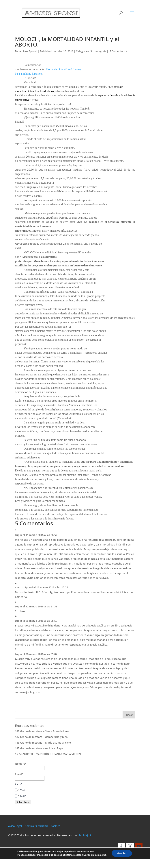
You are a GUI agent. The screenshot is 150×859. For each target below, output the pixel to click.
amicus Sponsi (28, 51)
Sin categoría (98, 51)
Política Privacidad (36, 826)
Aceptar (121, 853)
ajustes (102, 855)
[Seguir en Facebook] (121, 846)
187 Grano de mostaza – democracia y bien (41, 737)
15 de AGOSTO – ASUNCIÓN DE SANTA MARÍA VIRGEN (48, 754)
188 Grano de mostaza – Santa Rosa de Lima (42, 731)
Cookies (55, 826)
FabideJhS (85, 835)
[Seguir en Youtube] (138, 846)
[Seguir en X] (130, 846)
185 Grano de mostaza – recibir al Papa (39, 748)
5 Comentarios (118, 51)
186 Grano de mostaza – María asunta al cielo (43, 742)
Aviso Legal (15, 826)
